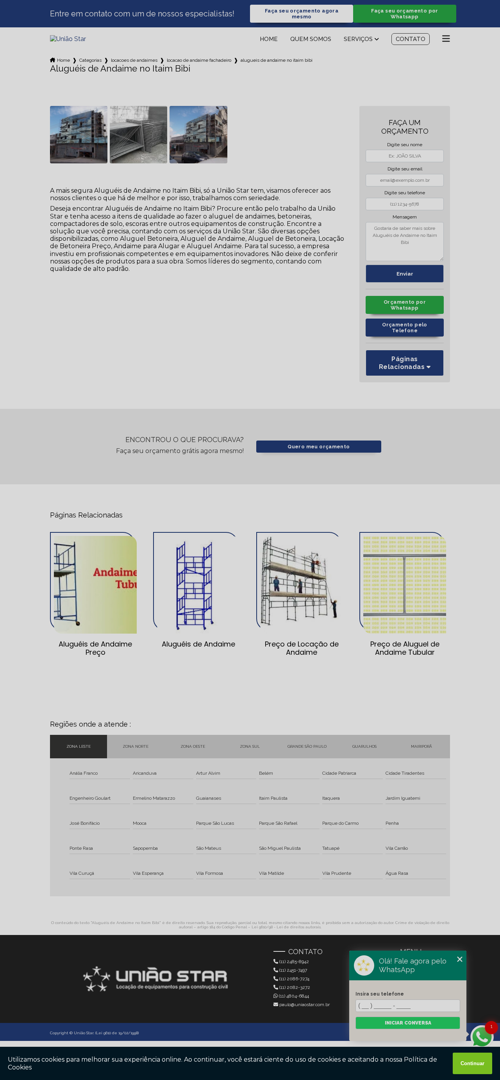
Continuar (472, 1063)
